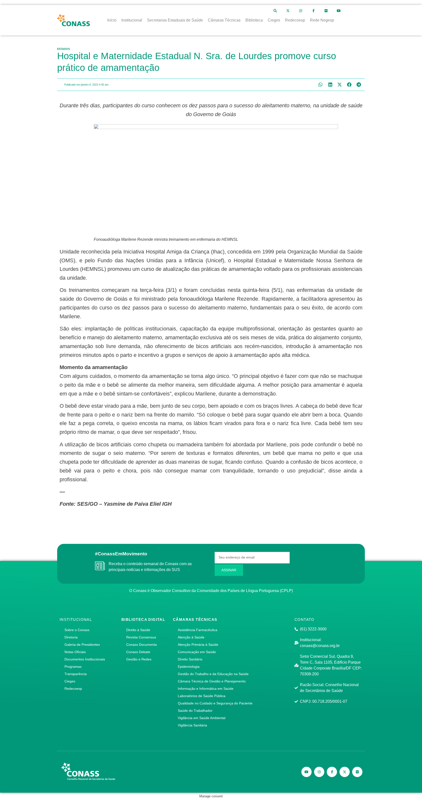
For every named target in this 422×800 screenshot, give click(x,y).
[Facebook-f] (313, 11)
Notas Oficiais (75, 652)
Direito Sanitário (190, 659)
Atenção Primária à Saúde (198, 645)
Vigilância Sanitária (192, 725)
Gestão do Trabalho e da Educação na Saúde (213, 674)
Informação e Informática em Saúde (205, 688)
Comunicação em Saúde (197, 652)
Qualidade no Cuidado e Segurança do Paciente (215, 703)
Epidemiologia (189, 666)
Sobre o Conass (76, 630)
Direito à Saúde (138, 630)
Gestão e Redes (138, 659)
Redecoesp (73, 688)
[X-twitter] (288, 11)
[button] (320, 84)
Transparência (75, 674)
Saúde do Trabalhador (195, 710)
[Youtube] (339, 11)
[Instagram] (300, 11)
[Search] (275, 11)
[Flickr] (326, 11)
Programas (73, 666)
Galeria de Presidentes (82, 645)
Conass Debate (138, 652)
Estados (63, 48)
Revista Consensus (141, 637)
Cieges (69, 681)
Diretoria (71, 637)
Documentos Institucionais (84, 659)
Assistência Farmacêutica (197, 630)
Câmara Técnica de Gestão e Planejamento (212, 681)
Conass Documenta (141, 645)
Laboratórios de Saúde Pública (201, 696)
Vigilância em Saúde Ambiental (201, 718)
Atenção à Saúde (191, 637)
